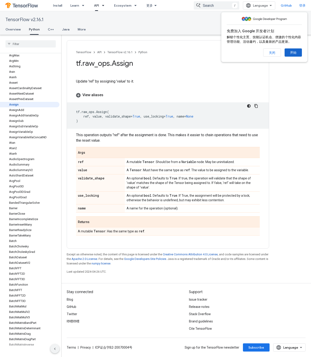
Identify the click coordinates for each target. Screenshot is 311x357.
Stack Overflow (200, 314)
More (82, 29)
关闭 (272, 53)
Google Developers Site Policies (145, 259)
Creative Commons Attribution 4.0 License (190, 254)
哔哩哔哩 (73, 321)
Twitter (72, 314)
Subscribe (256, 347)
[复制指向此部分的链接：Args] (89, 153)
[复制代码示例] (256, 106)
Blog (70, 299)
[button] (168, 95)
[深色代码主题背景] (248, 106)
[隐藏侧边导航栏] (54, 348)
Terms (71, 347)
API (96, 5)
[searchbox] (30, 44)
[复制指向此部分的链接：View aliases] (107, 95)
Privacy (85, 347)
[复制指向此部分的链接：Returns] (94, 222)
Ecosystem (122, 5)
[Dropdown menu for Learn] (84, 5)
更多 (149, 5)
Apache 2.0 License (84, 259)
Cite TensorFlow (200, 328)
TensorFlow (83, 52)
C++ (51, 29)
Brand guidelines (201, 321)
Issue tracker (198, 299)
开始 (293, 52)
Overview (13, 29)
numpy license (101, 263)
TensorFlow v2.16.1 (24, 20)
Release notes (199, 307)
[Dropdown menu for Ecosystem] (136, 5)
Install (57, 5)
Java (65, 29)
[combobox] (216, 5)
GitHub (286, 5)
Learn (74, 5)
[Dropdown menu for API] (104, 5)
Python (34, 29)
